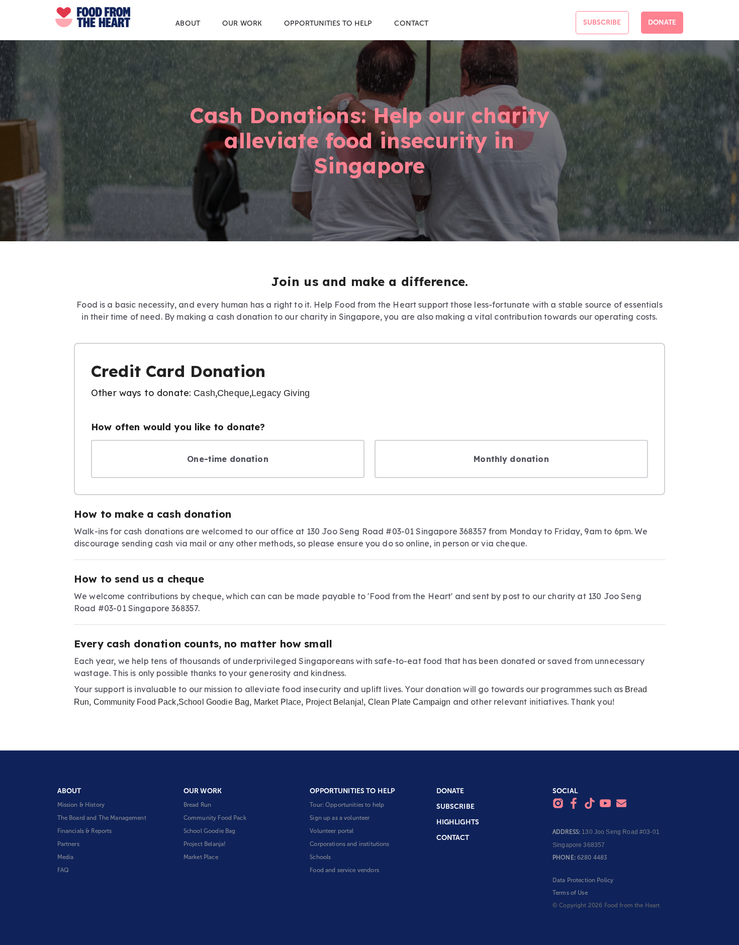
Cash (204, 393)
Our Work (242, 23)
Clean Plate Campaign (409, 702)
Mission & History (81, 804)
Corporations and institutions (349, 843)
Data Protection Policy (582, 880)
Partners (68, 843)
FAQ (63, 870)
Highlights (458, 822)
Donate (662, 22)
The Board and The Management (101, 817)
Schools (320, 857)
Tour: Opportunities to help (347, 804)
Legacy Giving (280, 393)
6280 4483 (592, 857)
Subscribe (602, 22)
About (187, 23)
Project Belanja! (334, 702)
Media (65, 857)
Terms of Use (570, 892)
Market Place (278, 702)
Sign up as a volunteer (339, 817)
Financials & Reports (84, 830)
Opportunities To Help (328, 23)
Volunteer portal (331, 830)
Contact (411, 23)
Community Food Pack (135, 702)
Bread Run (197, 804)
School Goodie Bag (214, 702)
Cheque (233, 393)
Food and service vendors (344, 870)
